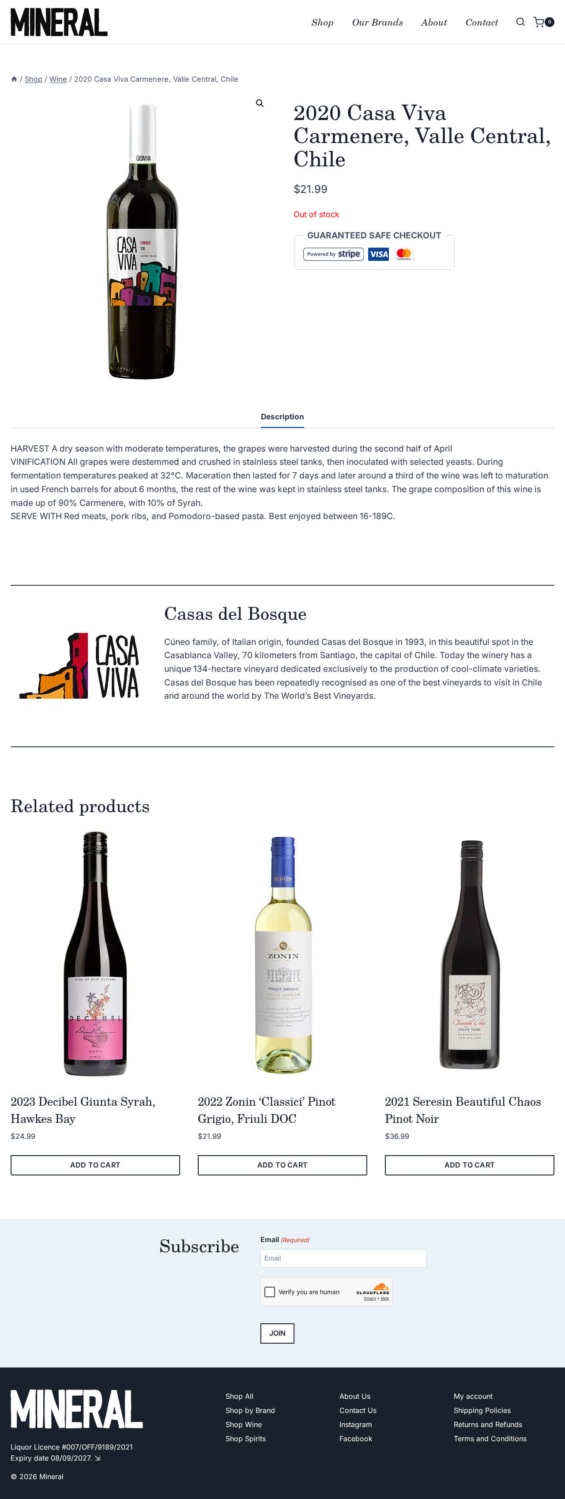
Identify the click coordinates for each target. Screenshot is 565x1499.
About (434, 22)
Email (284, 1239)
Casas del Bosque (235, 613)
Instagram (355, 1424)
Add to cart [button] (95, 1164)
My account (473, 1396)
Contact (482, 22)
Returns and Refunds (488, 1424)
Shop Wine (244, 1424)
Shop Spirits (246, 1438)
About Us (354, 1396)
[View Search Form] (520, 22)
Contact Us (358, 1410)
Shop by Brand (250, 1410)
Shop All (239, 1396)
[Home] (14, 79)
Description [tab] (282, 416)
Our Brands (377, 22)
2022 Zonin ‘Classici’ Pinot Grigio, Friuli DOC (266, 1109)
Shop (323, 22)
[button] (260, 103)
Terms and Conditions (490, 1438)
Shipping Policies (482, 1410)
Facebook (356, 1438)
